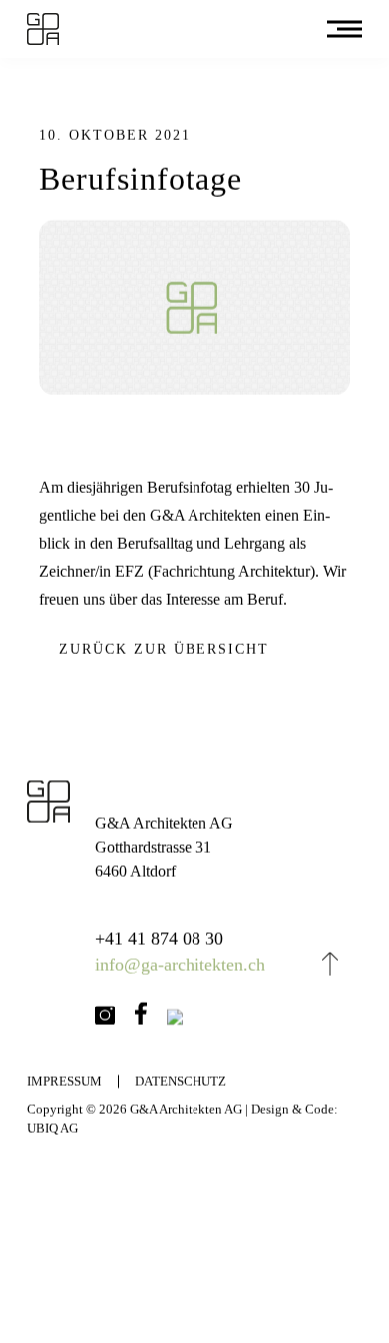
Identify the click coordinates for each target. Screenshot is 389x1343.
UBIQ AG (52, 1129)
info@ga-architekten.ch (181, 965)
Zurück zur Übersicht (164, 650)
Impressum (64, 1083)
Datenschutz (180, 1083)
